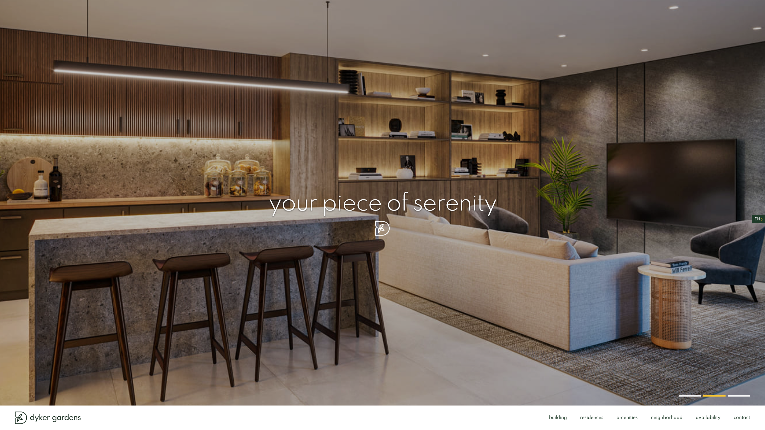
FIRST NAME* (388, 153)
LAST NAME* (460, 153)
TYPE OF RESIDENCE (397, 231)
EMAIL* (381, 196)
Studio (383, 243)
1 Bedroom (408, 243)
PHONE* (382, 174)
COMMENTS (386, 261)
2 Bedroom (436, 243)
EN (757, 219)
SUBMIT (495, 277)
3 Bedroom (465, 243)
